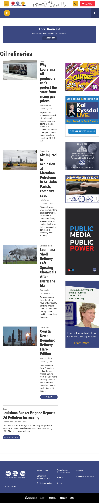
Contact (79, 471)
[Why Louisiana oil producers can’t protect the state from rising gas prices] (20, 70)
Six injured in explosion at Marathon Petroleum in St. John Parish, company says (48, 175)
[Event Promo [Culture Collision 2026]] (82, 77)
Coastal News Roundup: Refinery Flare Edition (47, 342)
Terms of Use (42, 471)
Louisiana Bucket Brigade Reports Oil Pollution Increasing (29, 415)
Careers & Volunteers (85, 477)
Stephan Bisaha (45, 105)
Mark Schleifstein (46, 358)
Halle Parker (44, 200)
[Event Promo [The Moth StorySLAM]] (82, 156)
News (42, 61)
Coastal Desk (45, 151)
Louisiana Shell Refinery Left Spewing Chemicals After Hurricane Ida (48, 267)
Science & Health (46, 246)
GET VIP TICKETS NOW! (82, 131)
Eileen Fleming (8, 422)
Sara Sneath (44, 290)
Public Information (44, 483)
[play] (7, 12)
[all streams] (95, 13)
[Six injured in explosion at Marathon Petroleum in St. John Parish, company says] (20, 160)
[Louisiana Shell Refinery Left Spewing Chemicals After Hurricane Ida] (20, 254)
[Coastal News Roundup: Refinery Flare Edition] (20, 336)
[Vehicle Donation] (82, 189)
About (59, 483)
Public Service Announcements (63, 471)
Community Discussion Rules (43, 477)
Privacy (60, 477)
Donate (89, 4)
